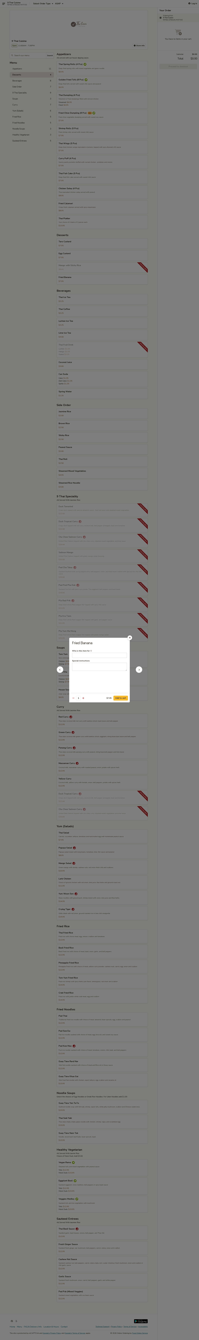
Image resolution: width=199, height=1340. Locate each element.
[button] (60, 672)
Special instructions (81, 661)
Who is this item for (81, 651)
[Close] (129, 637)
